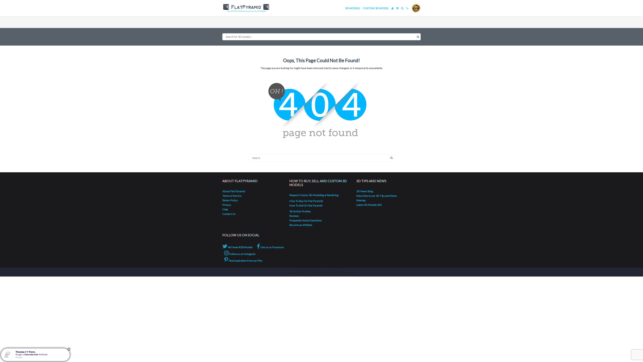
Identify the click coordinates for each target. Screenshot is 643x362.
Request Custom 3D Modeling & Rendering (314, 195)
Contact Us (228, 213)
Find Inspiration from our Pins (245, 260)
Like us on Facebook (272, 247)
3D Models (352, 8)
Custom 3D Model (376, 8)
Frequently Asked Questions (305, 220)
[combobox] (321, 36)
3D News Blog (364, 191)
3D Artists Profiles (300, 211)
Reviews (294, 215)
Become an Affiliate (300, 224)
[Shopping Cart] (397, 8)
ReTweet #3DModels (240, 247)
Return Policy (230, 200)
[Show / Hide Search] (402, 8)
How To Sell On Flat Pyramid (305, 205)
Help (225, 209)
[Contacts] (407, 8)
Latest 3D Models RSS (369, 204)
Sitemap (361, 200)
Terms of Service (231, 195)
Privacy (226, 204)
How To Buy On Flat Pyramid (306, 200)
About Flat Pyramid (233, 191)
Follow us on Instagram (242, 253)
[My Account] (392, 8)
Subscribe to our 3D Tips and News (376, 195)
